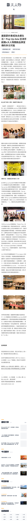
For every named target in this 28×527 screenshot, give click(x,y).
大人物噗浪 (4, 377)
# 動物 (11, 517)
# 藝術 (4, 519)
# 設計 (17, 517)
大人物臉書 (12, 377)
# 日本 (4, 514)
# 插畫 (17, 519)
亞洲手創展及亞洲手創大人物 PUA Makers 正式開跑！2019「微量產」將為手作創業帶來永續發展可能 (13, 360)
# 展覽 (24, 517)
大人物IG (18, 377)
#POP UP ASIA (16, 49)
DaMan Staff (14, 32)
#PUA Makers (5, 52)
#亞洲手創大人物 (6, 49)
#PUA (13, 52)
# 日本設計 (17, 514)
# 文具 (4, 517)
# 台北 (11, 514)
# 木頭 (24, 514)
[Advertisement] (14, 401)
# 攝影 (24, 519)
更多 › (26, 422)
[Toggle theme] (14, 9)
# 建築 (11, 519)
